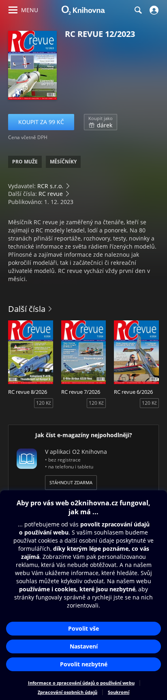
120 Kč (43, 402)
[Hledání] (138, 10)
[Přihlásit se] (153, 10)
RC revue (51, 194)
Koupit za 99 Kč (41, 122)
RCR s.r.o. (50, 186)
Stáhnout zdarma (70, 482)
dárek (100, 122)
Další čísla (26, 308)
